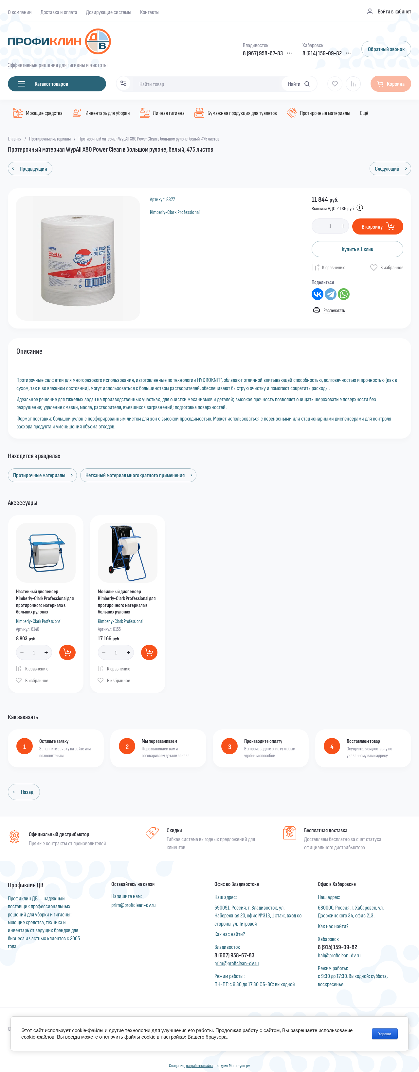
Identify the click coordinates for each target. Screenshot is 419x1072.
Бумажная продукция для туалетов (242, 112)
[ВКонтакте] (317, 294)
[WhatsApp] (344, 294)
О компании (20, 11)
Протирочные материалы (325, 112)
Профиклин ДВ (26, 884)
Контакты (149, 11)
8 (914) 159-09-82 (322, 53)
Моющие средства (44, 112)
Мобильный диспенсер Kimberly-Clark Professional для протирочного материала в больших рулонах (126, 601)
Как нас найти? (229, 933)
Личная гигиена (169, 112)
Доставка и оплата (59, 11)
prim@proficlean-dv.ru (133, 904)
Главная (14, 138)
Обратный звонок (386, 48)
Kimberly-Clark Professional (175, 212)
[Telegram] (331, 294)
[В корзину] (67, 652)
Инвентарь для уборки (107, 112)
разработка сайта (199, 1065)
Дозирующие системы (108, 11)
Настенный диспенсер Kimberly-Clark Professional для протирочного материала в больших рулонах (45, 601)
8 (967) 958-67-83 (263, 53)
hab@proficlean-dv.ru (339, 955)
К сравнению (333, 267)
